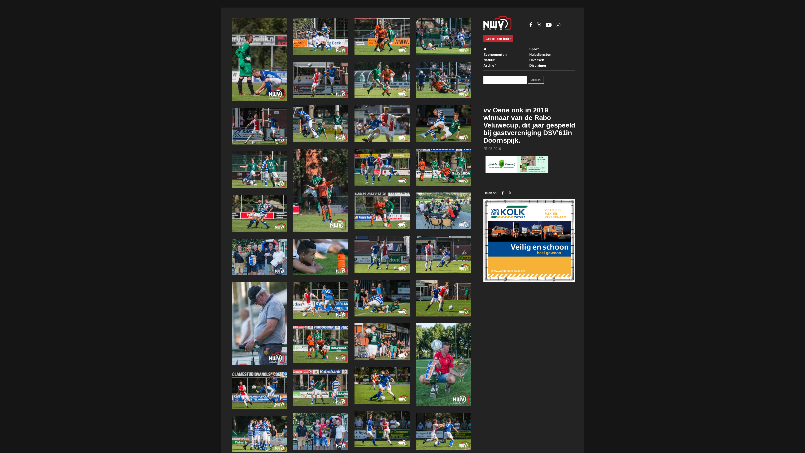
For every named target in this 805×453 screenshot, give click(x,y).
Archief (489, 65)
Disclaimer (538, 65)
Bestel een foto (498, 38)
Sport (534, 49)
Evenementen (495, 54)
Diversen (536, 60)
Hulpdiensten (540, 54)
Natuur (489, 60)
